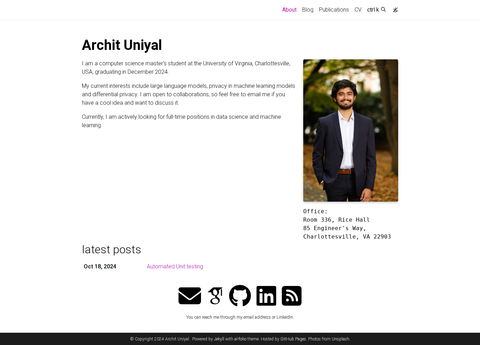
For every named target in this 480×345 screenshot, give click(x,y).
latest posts (111, 249)
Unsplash (340, 339)
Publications (334, 9)
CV (358, 9)
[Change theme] (393, 8)
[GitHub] (240, 297)
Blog (307, 9)
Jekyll (219, 339)
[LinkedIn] (266, 297)
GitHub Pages (293, 339)
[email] (190, 297)
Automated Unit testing (175, 266)
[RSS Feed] (291, 297)
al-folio (240, 339)
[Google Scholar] (215, 297)
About (290, 9)
